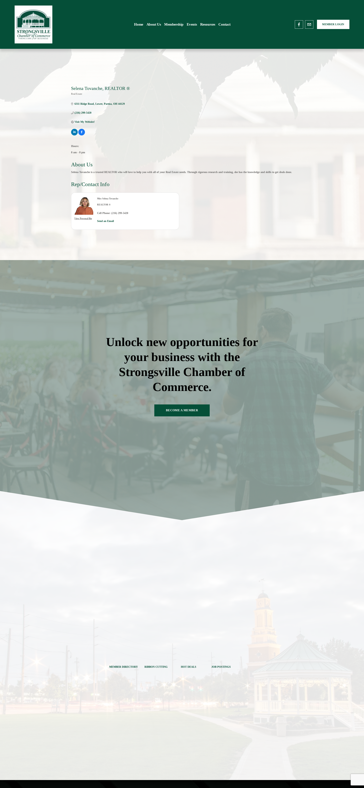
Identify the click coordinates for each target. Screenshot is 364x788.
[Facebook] (299, 24)
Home (138, 24)
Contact (224, 24)
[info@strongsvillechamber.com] (309, 24)
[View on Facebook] (81, 134)
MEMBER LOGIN (333, 24)
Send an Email (105, 221)
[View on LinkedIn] (74, 134)
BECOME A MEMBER (182, 410)
